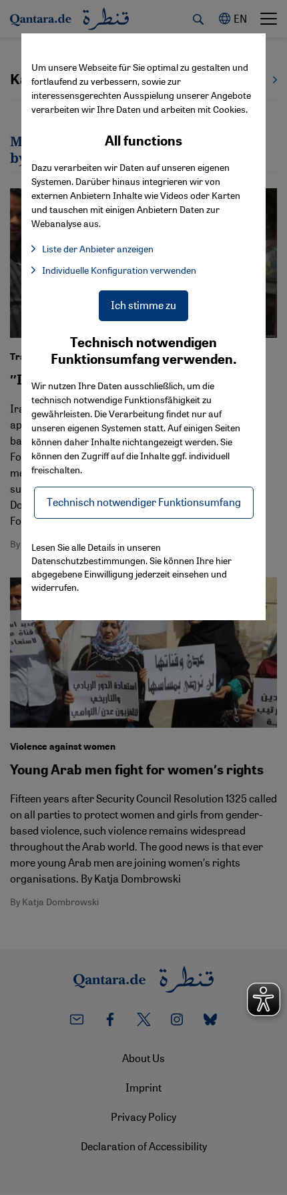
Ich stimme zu (143, 305)
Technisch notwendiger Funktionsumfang (144, 502)
